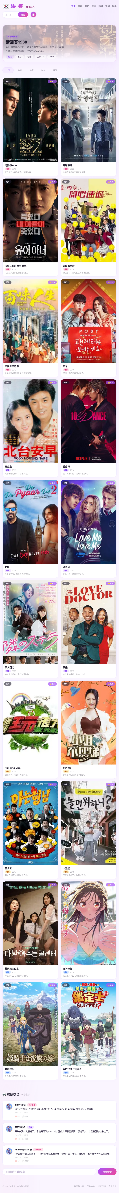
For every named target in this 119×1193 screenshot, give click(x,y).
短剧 (107, 6)
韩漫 (101, 6)
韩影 (87, 6)
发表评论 (107, 1172)
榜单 (114, 6)
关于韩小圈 (79, 1186)
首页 (73, 6)
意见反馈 (112, 1186)
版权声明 (102, 1186)
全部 (8, 70)
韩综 (94, 6)
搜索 (23, 15)
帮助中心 (91, 1186)
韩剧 (80, 6)
